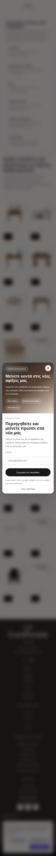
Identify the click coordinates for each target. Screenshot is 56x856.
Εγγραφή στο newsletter (28, 472)
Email (8, 452)
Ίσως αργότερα (28, 489)
